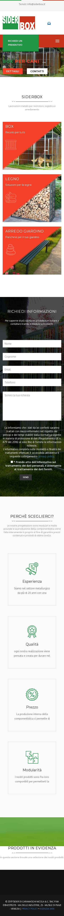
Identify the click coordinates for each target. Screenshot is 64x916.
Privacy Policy (30, 908)
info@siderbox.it (36, 4)
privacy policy (46, 456)
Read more (32, 606)
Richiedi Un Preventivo (15, 42)
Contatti (37, 71)
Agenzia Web (47, 908)
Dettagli (12, 71)
